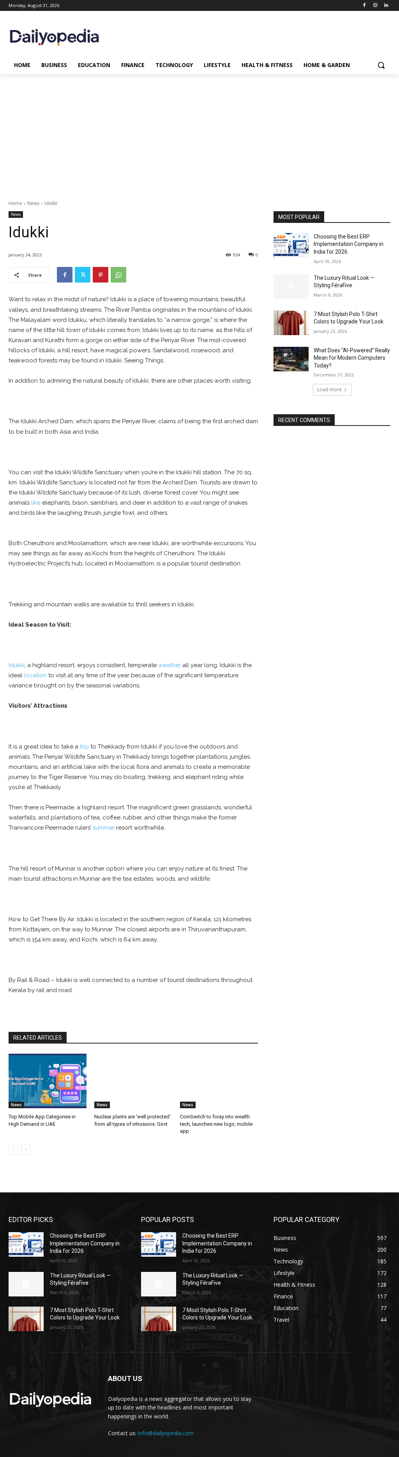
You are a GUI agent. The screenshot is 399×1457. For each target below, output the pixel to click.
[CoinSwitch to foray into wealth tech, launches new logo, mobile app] (219, 1081)
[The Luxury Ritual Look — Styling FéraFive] (291, 286)
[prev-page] (13, 1150)
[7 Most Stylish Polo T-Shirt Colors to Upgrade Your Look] (291, 323)
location (35, 675)
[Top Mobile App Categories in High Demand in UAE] (48, 1081)
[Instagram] (375, 5)
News (33, 203)
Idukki (17, 665)
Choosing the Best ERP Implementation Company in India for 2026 (348, 244)
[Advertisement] (199, 132)
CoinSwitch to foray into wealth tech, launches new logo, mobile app (216, 1124)
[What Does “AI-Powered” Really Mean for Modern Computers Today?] (291, 359)
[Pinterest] (100, 275)
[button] (381, 65)
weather (169, 665)
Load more (329, 389)
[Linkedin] (385, 5)
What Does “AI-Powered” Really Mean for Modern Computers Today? (352, 358)
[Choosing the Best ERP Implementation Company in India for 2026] (291, 245)
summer (104, 827)
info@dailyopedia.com (166, 1433)
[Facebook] (364, 5)
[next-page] (26, 1150)
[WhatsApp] (118, 275)
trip (84, 746)
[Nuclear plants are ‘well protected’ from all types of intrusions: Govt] (133, 1081)
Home (15, 203)
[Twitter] (82, 275)
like (36, 502)
